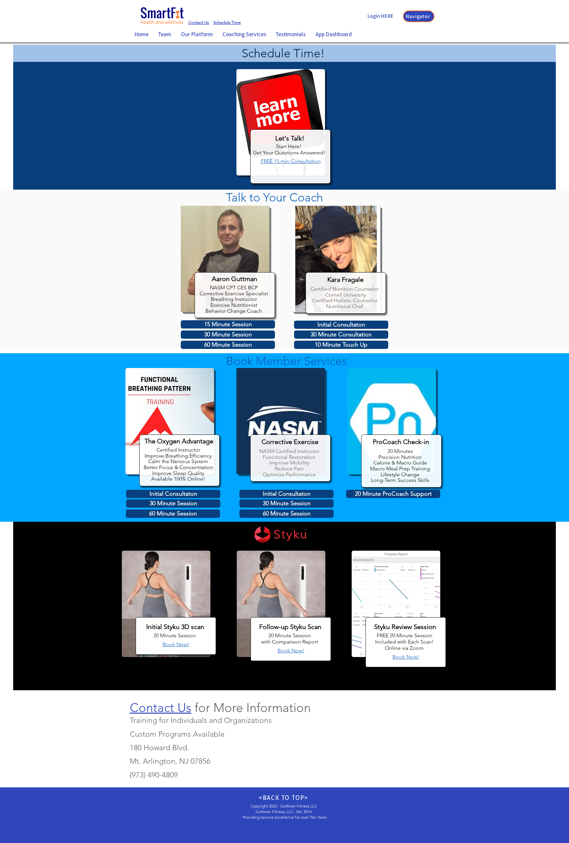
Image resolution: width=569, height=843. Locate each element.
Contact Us (160, 707)
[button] (418, 16)
